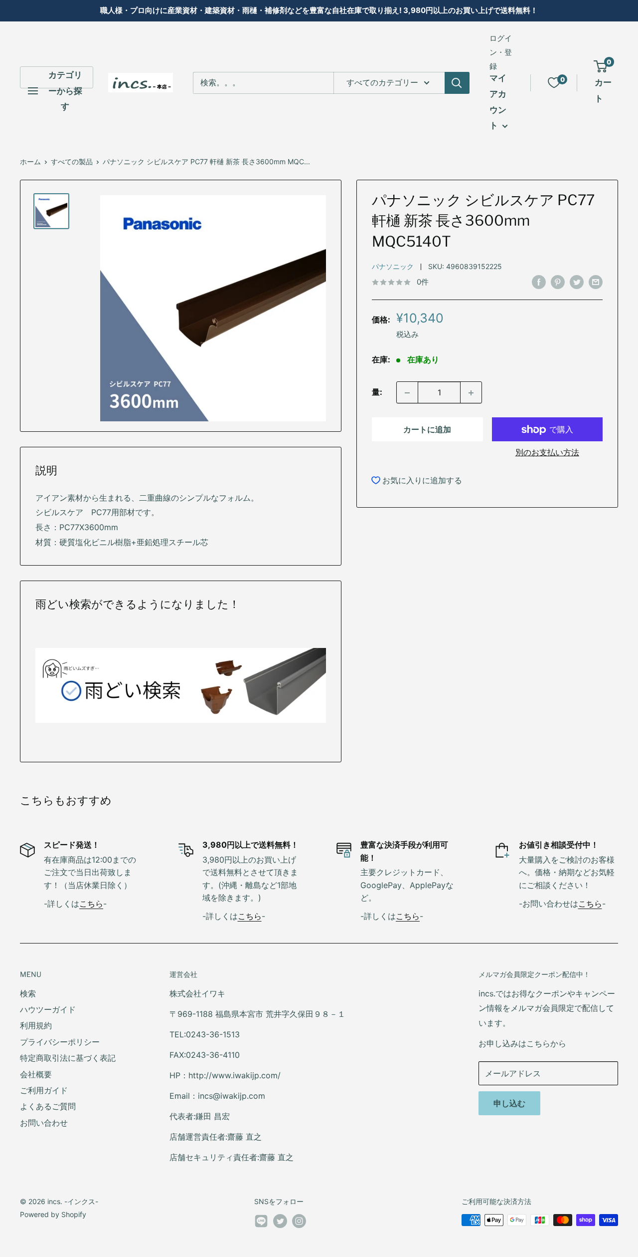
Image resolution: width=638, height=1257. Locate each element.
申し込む (509, 1103)
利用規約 (36, 1025)
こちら (91, 904)
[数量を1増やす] (471, 392)
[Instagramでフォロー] (299, 1221)
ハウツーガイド (48, 1009)
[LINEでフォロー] (261, 1223)
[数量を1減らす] (407, 392)
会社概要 (36, 1074)
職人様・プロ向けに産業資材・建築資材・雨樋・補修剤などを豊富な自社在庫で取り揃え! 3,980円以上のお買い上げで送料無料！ (319, 10)
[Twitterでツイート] (577, 281)
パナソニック (393, 267)
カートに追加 (427, 430)
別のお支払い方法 (547, 453)
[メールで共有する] (596, 281)
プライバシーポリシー (60, 1042)
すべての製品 (72, 161)
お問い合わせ (44, 1123)
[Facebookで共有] (539, 281)
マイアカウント (497, 101)
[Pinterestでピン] (558, 281)
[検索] (457, 83)
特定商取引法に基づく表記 (68, 1058)
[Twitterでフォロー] (280, 1221)
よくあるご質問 (48, 1106)
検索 (28, 993)
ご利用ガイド (44, 1090)
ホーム (30, 161)
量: (377, 392)
